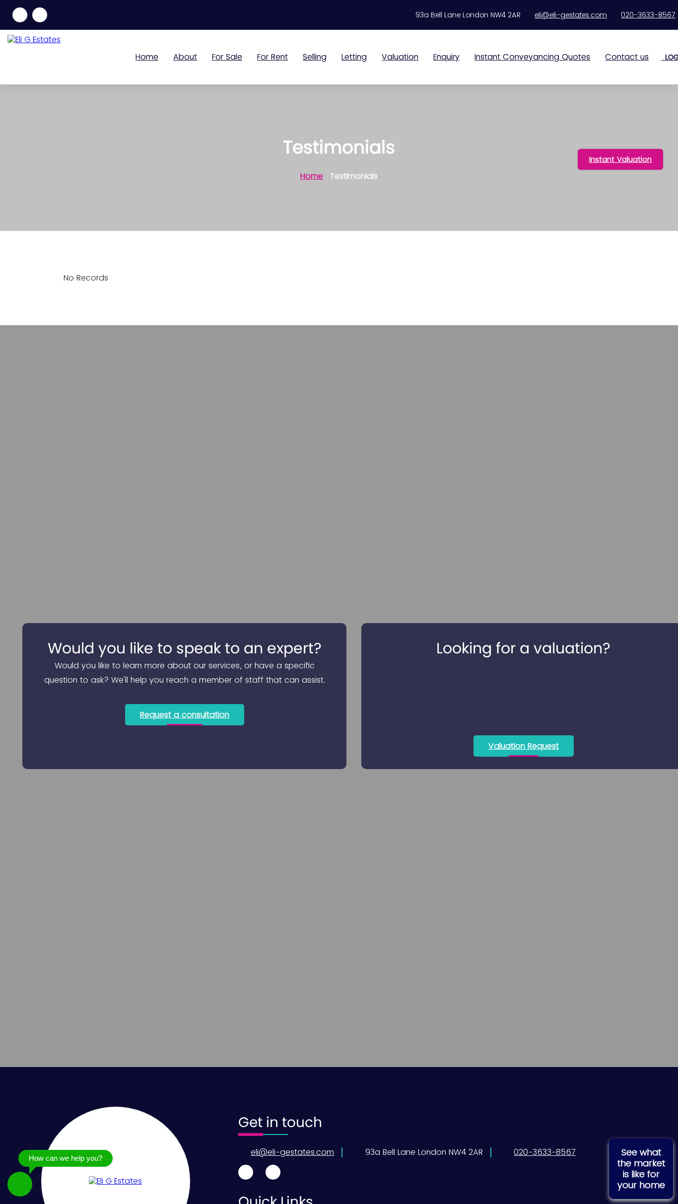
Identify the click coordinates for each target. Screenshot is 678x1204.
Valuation (400, 57)
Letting (354, 57)
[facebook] (39, 14)
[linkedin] (19, 14)
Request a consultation (184, 714)
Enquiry (446, 57)
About (185, 57)
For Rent (272, 57)
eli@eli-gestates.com (571, 15)
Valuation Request (523, 746)
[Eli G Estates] (47, 40)
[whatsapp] (19, 1184)
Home (147, 57)
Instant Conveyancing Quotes (532, 57)
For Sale (227, 57)
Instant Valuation (620, 159)
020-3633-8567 (648, 15)
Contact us (627, 57)
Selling (315, 57)
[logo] (115, 1181)
